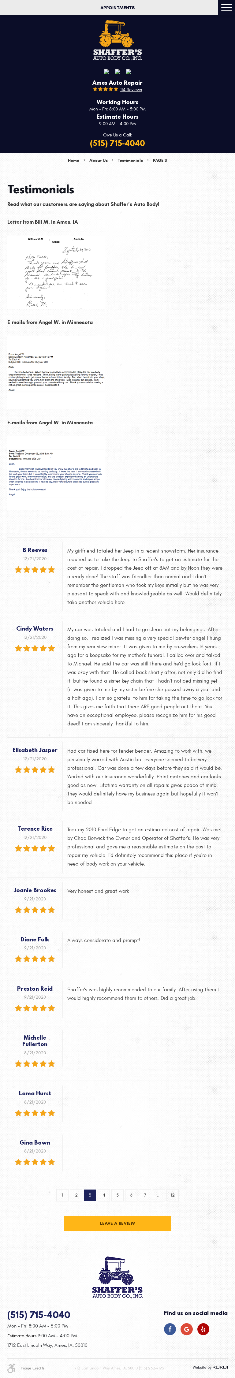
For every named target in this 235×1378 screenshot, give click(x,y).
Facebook (170, 1329)
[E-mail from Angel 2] (56, 472)
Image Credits (32, 1368)
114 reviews (131, 89)
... (159, 1195)
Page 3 (160, 160)
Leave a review (117, 1223)
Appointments (117, 7)
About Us (98, 160)
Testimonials (130, 160)
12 (173, 1195)
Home (73, 160)
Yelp (203, 1329)
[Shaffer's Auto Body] (117, 40)
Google (186, 1329)
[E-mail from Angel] (56, 371)
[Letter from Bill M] (56, 271)
